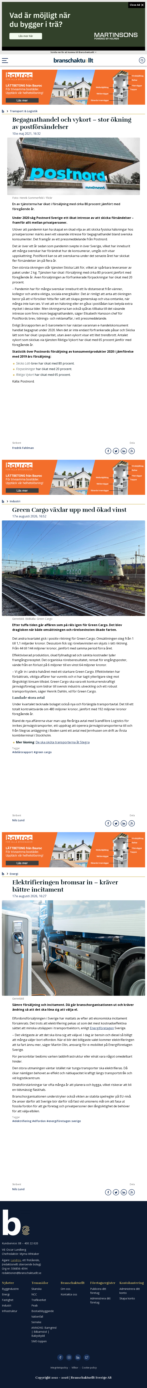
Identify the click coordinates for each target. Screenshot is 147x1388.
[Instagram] (69, 1357)
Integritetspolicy (60, 1367)
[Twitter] (87, 1357)
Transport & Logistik (24, 111)
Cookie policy (89, 1367)
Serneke (36, 1322)
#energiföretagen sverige (64, 1121)
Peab (34, 1305)
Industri (15, 501)
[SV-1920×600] (73, 24)
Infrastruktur (9, 1311)
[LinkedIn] (78, 1357)
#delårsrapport (22, 752)
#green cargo (43, 752)
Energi (14, 873)
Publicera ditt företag (98, 1291)
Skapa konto (127, 1298)
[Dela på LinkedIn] (123, 451)
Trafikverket (38, 1300)
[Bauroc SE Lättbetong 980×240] (73, 87)
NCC (34, 1294)
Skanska (36, 1289)
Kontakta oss (69, 1294)
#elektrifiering (21, 1121)
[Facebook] (60, 1357)
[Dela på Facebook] (108, 451)
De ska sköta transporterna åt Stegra (63, 742)
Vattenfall (37, 1316)
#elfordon (39, 1121)
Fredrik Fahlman (23, 448)
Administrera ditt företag (100, 1300)
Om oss (65, 1289)
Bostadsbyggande (42, 1311)
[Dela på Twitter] (116, 451)
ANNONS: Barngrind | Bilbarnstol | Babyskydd (43, 1331)
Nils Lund (18, 820)
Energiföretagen (102, 1028)
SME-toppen (39, 1341)
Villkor (75, 1367)
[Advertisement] (73, 413)
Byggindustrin (10, 1289)
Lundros (16, 1260)
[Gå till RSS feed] (131, 451)
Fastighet (7, 1300)
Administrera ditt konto (129, 1291)
